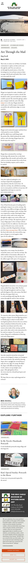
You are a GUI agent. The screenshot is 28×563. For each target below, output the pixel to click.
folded (2, 103)
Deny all (13, 555)
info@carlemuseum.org (17, 511)
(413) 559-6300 (15, 509)
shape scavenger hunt (12, 230)
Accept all (13, 559)
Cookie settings (13, 550)
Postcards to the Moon (13, 474)
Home (1, 40)
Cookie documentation (8, 545)
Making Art (20, 40)
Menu (2, 4)
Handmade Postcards (11, 442)
